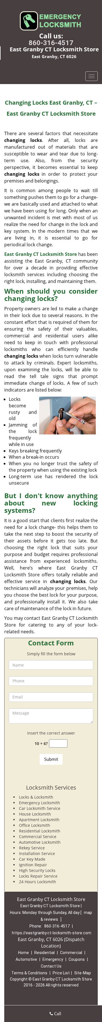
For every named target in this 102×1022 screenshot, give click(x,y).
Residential (44, 952)
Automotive (26, 959)
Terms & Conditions (29, 973)
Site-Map (82, 973)
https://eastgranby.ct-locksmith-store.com (51, 933)
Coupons (77, 959)
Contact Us (51, 966)
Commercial (71, 952)
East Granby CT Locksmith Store (40, 254)
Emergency (52, 959)
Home (23, 952)
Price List (61, 973)
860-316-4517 (51, 43)
